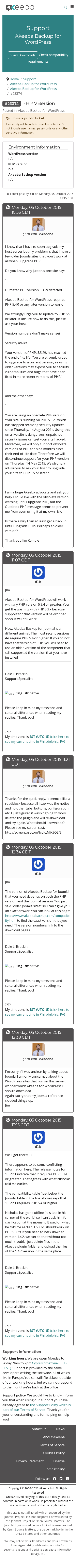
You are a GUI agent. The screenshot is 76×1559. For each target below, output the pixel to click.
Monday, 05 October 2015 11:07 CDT (36, 557)
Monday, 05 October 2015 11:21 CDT (41, 762)
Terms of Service (52, 1445)
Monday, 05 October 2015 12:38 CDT (36, 1035)
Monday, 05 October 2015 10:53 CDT (36, 210)
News (60, 1429)
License (59, 1461)
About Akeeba (54, 1437)
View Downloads (23, 55)
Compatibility (55, 1469)
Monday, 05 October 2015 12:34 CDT (36, 849)
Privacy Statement (30, 1461)
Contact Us (38, 1429)
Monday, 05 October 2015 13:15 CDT (36, 1122)
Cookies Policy (54, 1453)
